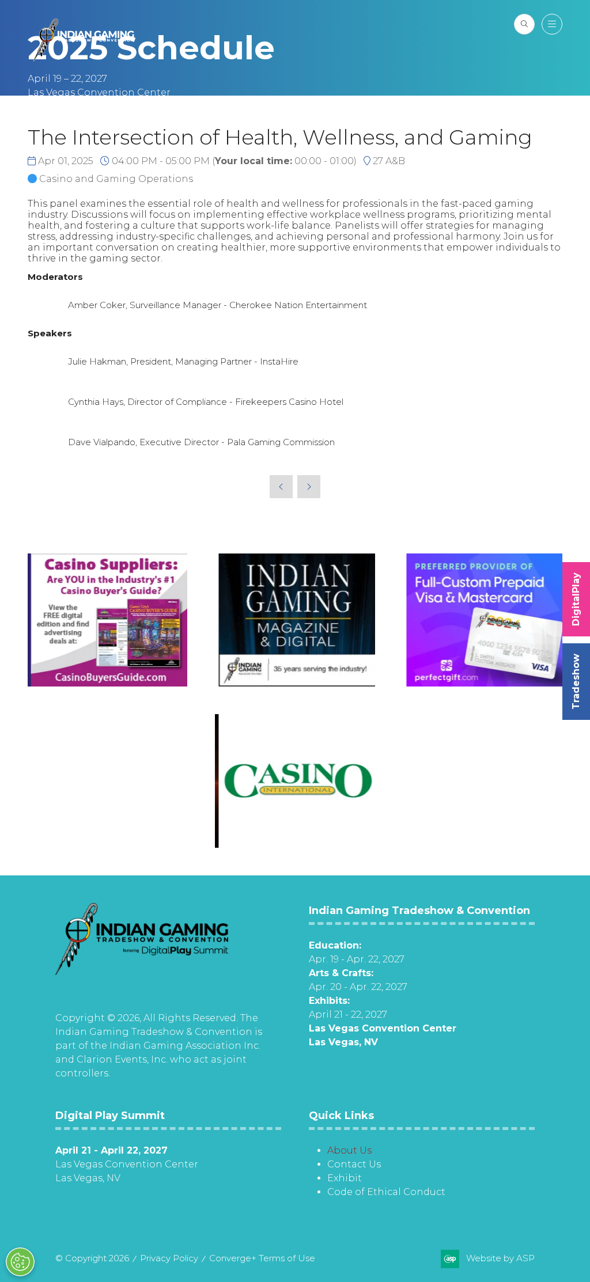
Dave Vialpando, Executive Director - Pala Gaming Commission (201, 442)
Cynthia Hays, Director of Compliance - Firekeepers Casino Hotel (205, 401)
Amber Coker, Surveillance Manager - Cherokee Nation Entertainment (217, 304)
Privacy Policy (169, 1258)
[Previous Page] (281, 486)
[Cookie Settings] (20, 1261)
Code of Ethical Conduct (386, 1191)
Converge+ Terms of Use (262, 1258)
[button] (524, 24)
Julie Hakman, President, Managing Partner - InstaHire (183, 361)
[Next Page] (308, 486)
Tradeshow (575, 682)
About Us (349, 1150)
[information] (141, 971)
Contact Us (354, 1164)
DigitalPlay (575, 599)
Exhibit (344, 1178)
